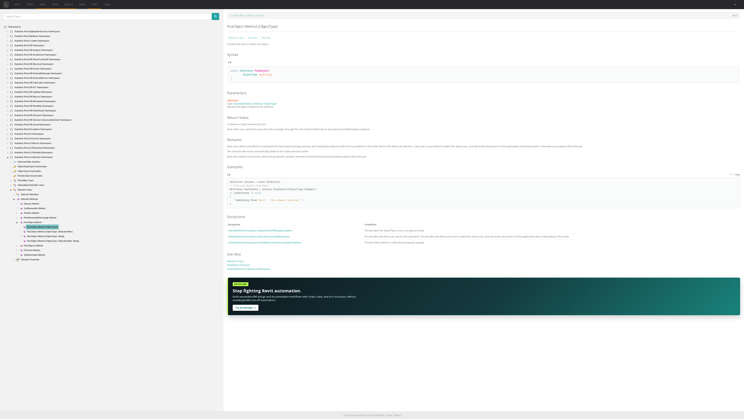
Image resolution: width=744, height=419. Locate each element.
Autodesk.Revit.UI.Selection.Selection (247, 15)
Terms (389, 415)
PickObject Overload (238, 265)
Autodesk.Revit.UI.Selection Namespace (248, 269)
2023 (30, 4)
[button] (734, 4)
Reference (246, 70)
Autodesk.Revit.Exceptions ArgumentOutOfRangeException (260, 230)
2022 (17, 4)
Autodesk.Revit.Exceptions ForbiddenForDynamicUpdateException (264, 242)
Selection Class (236, 37)
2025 (55, 4)
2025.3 (68, 4)
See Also (266, 37)
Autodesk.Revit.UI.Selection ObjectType (255, 103)
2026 (82, 4)
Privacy (397, 415)
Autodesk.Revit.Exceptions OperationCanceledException (259, 236)
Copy (737, 174)
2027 (95, 4)
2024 (43, 4)
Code (107, 4)
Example (253, 37)
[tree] (111, 143)
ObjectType (250, 74)
